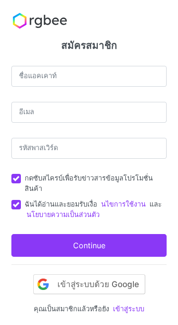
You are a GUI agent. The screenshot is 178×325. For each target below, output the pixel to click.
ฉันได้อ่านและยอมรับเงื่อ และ (93, 209)
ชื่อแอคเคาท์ (37, 76)
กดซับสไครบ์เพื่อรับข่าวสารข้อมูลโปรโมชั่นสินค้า (89, 183)
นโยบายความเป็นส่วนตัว (63, 214)
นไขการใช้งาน (123, 204)
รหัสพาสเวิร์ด (38, 148)
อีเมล (26, 112)
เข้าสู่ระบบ (128, 309)
